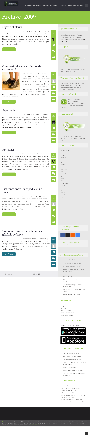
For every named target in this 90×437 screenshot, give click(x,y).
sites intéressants (35, 425)
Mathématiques (64, 183)
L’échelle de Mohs (74, 260)
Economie (63, 164)
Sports (62, 197)
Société (62, 195)
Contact (80, 5)
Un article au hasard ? (33, 5)
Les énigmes (54, 5)
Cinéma (62, 155)
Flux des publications (66, 310)
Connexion (63, 308)
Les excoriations (65, 386)
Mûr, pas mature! (75, 294)
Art (61, 153)
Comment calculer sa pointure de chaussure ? (21, 67)
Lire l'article (9, 49)
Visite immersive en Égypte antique (70, 388)
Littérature (63, 181)
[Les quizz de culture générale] (73, 59)
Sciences (62, 192)
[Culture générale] (11, 3)
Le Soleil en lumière (75, 263)
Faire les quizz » (71, 71)
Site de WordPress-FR (66, 315)
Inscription (63, 306)
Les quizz (46, 5)
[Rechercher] (86, 5)
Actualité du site (65, 150)
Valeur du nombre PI (75, 266)
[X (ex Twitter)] (67, 235)
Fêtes (62, 171)
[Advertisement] (73, 211)
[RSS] (72, 235)
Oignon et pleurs (12, 27)
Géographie (63, 174)
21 (34, 274)
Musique (62, 185)
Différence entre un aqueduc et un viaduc (22, 190)
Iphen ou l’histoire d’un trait (68, 390)
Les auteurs (72, 5)
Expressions (63, 169)
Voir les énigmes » (64, 109)
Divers (62, 162)
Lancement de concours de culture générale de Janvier (22, 232)
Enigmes (62, 167)
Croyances (63, 160)
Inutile (62, 178)
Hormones (8, 149)
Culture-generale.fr (7, 422)
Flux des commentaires (67, 313)
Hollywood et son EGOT (67, 393)
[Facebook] (62, 235)
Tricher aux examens (77, 277)
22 (36, 274)
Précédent (8, 274)
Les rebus (63, 5)
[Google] (77, 235)
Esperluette (8, 110)
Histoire (62, 176)
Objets (62, 190)
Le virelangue (72, 274)
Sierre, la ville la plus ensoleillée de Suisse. (72, 399)
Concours (63, 157)
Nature (62, 188)
